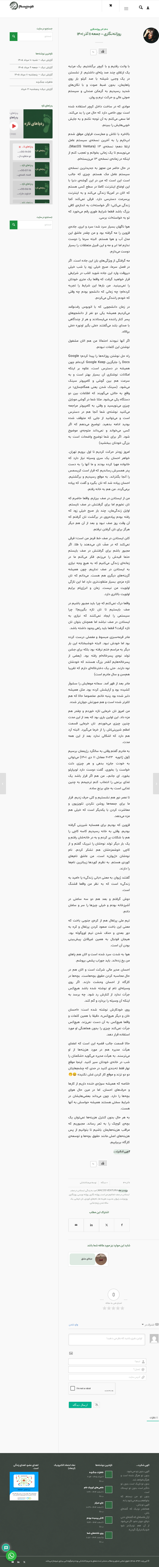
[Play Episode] (14, 126)
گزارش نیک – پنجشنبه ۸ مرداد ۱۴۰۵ (34, 74)
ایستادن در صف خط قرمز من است (115, 1195)
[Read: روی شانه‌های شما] (108, 1535)
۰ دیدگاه (104, 1182)
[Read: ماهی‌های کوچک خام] (108, 1489)
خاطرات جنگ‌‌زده (44, 82)
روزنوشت (124, 1199)
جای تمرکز (99, 1503)
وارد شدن (73, 1325)
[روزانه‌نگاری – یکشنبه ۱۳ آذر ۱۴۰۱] (156, 783)
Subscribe (9, 134)
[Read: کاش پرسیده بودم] (108, 1520)
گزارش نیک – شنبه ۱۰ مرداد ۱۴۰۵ (35, 60)
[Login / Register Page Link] (146, 9)
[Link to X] (24, 1562)
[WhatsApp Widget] (11, 1555)
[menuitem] (146, 9)
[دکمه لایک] (103, 51)
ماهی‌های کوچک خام (94, 1488)
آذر (102, 29)
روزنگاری (73, 1195)
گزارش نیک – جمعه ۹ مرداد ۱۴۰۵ (35, 67)
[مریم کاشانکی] (22, 9)
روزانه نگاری (95, 1195)
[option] (31, 151)
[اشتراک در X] (106, 1225)
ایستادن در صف (77, 1190)
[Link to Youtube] (13, 1562)
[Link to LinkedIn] (18, 1562)
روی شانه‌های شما (95, 1533)
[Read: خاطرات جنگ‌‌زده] (108, 1474)
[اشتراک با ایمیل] (76, 1225)
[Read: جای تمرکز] (108, 1504)
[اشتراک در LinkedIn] (91, 1225)
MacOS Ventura (108, 1190)
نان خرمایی (79, 1199)
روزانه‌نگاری (95, 29)
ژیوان (116, 1199)
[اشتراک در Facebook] (122, 1225)
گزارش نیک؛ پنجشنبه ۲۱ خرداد (37, 89)
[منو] (127, 9)
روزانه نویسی (83, 1195)
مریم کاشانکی (85, 1182)
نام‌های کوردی (91, 1199)
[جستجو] (139, 9)
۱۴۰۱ (106, 29)
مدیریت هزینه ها (105, 1199)
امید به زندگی (91, 1190)
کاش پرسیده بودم (95, 1518)
